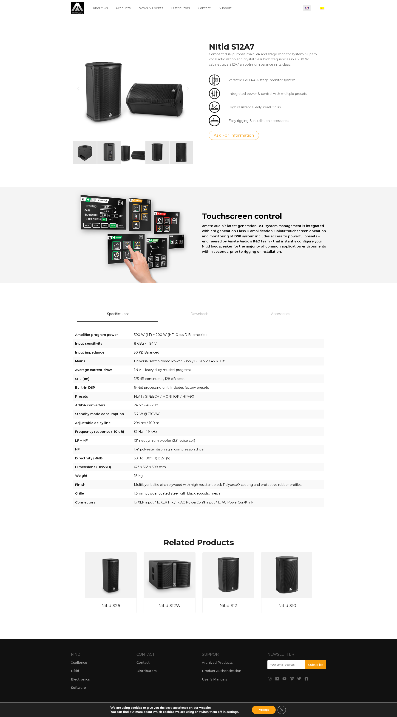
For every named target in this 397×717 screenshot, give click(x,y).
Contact (204, 8)
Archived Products (217, 663)
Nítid (75, 671)
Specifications (118, 314)
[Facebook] (306, 679)
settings (232, 712)
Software (78, 688)
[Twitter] (299, 678)
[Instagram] (269, 678)
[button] (78, 88)
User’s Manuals (214, 679)
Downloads (199, 314)
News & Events (151, 8)
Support (225, 8)
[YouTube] (284, 678)
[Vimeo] (291, 678)
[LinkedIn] (277, 678)
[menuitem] (307, 8)
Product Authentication (221, 671)
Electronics (80, 679)
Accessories (280, 314)
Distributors (180, 8)
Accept (264, 710)
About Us (100, 8)
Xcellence (79, 663)
